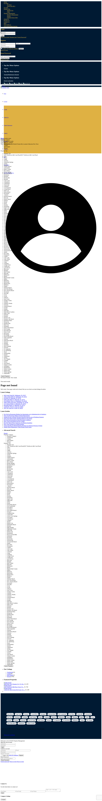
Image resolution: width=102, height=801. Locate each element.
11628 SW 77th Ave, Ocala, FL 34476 (13, 406)
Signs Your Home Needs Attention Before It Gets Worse (18, 418)
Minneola (75, 717)
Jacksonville (88, 714)
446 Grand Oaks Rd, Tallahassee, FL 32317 (15, 395)
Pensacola (23, 720)
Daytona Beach (52, 714)
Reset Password (5, 58)
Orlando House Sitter (12, 17)
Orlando (9, 720)
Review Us (6, 20)
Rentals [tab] (2, 138)
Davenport (43, 714)
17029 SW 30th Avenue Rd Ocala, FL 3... (14, 690)
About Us (6, 19)
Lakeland (25, 717)
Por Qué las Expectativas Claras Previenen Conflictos (17, 420)
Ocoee (92, 717)
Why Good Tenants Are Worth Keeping (14, 424)
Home (5, 2)
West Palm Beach (11, 723)
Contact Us (6, 22)
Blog (5, 23)
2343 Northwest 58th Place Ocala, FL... (14, 687)
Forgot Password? (21, 37)
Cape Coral (18, 714)
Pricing (9, 16)
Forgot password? (5, 761)
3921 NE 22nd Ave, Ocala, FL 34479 (13, 408)
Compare (3, 799)
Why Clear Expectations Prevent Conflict (14, 421)
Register (21, 48)
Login (2, 35)
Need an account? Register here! (9, 37)
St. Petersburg (66, 720)
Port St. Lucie (31, 720)
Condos (9, 673)
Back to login (13, 761)
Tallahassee (75, 720)
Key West (9, 717)
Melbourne (61, 717)
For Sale (6, 7)
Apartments (10, 672)
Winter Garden (31, 723)
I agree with (10, 48)
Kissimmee (17, 717)
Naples (81, 717)
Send (2, 793)
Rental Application (8, 80)
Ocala (87, 717)
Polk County (41, 720)
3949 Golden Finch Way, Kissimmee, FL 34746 (16, 402)
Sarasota (49, 720)
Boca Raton (10, 714)
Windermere (21, 723)
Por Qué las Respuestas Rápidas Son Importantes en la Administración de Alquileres (25, 414)
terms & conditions (13, 48)
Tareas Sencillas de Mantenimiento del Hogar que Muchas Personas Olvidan (23, 425)
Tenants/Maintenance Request (11, 74)
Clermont (26, 714)
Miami (68, 717)
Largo (40, 717)
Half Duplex (10, 675)
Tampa (82, 720)
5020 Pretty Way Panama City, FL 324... (14, 684)
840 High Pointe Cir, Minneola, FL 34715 (14, 405)
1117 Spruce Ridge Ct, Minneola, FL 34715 (15, 404)
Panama (16, 720)
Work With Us (7, 24)
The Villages (89, 720)
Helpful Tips (7, 9)
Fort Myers (71, 714)
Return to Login (5, 59)
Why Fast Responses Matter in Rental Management (17, 415)
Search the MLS (11, 6)
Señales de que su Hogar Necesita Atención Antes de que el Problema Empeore (24, 417)
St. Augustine (57, 720)
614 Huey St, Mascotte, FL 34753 (12, 398)
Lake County (33, 717)
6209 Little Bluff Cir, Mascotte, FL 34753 (14, 399)
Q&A (8, 12)
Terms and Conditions (9, 735)
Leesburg (46, 717)
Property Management (9, 13)
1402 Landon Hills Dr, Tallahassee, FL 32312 (15, 396)
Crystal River (34, 714)
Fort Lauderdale (62, 714)
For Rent (6, 3)
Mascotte (54, 717)
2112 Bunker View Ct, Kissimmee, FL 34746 (15, 401)
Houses (9, 676)
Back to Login (4, 50)
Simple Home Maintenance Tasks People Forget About (17, 427)
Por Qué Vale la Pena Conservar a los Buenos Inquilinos (18, 423)
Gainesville (79, 714)
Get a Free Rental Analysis (10, 26)
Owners (6, 68)
